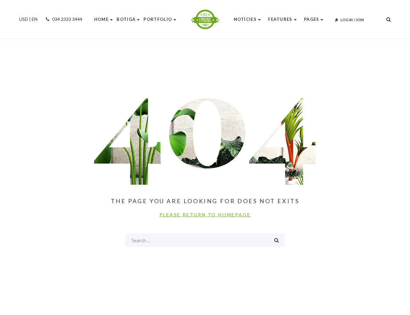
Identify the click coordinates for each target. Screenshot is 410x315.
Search (276, 240)
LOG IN (346, 20)
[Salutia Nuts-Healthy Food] (205, 19)
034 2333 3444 (66, 19)
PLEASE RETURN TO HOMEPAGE (205, 214)
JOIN (360, 20)
